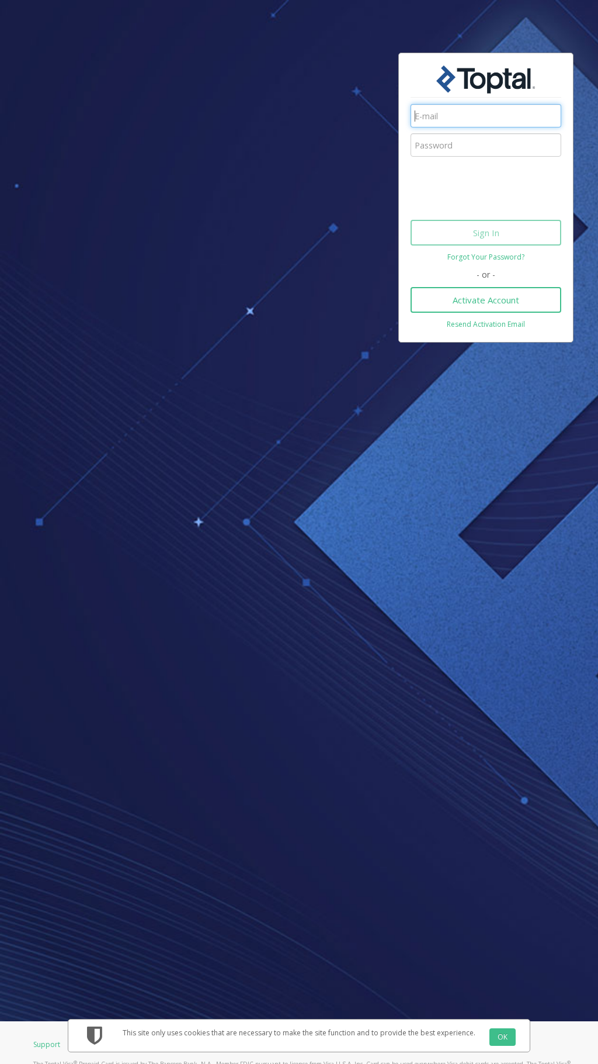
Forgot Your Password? (485, 257)
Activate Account (486, 300)
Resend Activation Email (486, 324)
